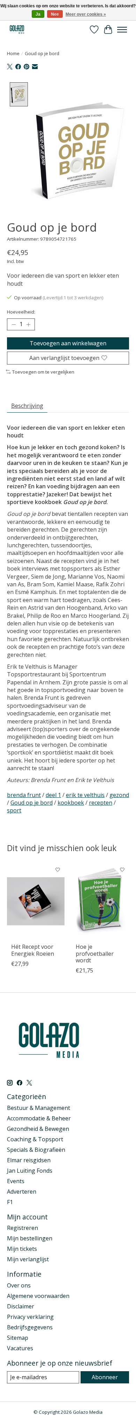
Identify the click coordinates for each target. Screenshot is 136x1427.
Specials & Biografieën (36, 1150)
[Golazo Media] (17, 29)
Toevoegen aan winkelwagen (68, 343)
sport (14, 810)
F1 (10, 1202)
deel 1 (53, 795)
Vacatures (20, 1348)
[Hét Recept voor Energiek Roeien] (36, 901)
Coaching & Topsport (35, 1139)
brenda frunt (24, 795)
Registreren (22, 1228)
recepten (100, 802)
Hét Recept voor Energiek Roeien (32, 950)
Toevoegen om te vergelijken (43, 372)
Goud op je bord (31, 802)
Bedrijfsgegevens (30, 1327)
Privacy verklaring (30, 1317)
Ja (38, 14)
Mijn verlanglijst (28, 1259)
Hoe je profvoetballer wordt (95, 953)
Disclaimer (20, 1306)
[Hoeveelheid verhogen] (28, 324)
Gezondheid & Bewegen (38, 1129)
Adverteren (21, 1191)
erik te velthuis (85, 795)
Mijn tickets (22, 1249)
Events (15, 1181)
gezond (119, 795)
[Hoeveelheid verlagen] (13, 324)
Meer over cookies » (86, 14)
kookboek (71, 802)
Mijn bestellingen (29, 1238)
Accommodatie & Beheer (39, 1118)
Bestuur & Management (38, 1108)
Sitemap (17, 1338)
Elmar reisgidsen (29, 1160)
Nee (55, 14)
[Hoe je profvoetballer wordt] (100, 901)
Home (13, 53)
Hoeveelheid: (21, 312)
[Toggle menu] (122, 30)
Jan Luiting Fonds (29, 1170)
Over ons (19, 1285)
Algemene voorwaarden (38, 1296)
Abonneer (105, 1377)
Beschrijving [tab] (27, 406)
